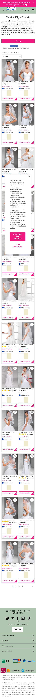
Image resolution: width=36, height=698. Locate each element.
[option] (4, 93)
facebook (17, 618)
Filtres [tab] (19, 41)
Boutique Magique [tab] (8, 635)
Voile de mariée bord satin (10, 82)
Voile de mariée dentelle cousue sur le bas (15, 169)
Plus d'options (17, 246)
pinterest (12, 618)
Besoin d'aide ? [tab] (7, 651)
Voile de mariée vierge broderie (12, 563)
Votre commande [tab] (7, 646)
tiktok (29, 618)
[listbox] (9, 93)
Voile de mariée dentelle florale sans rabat (16, 125)
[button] (15, 62)
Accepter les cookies (17, 237)
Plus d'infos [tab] (5, 641)
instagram (7, 618)
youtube (23, 618)
